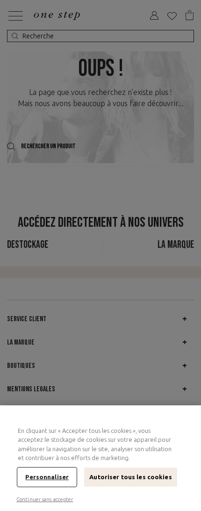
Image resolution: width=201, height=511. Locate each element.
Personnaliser (47, 477)
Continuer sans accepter (44, 499)
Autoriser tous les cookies (130, 477)
